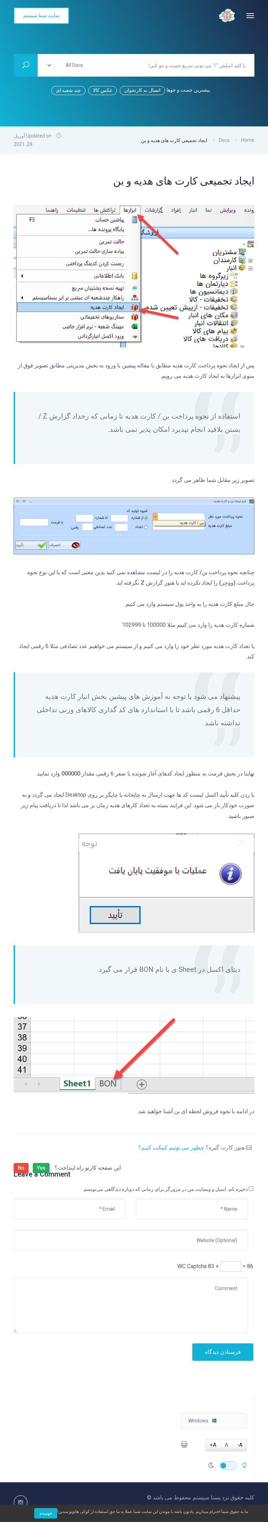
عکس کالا (102, 90)
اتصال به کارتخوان (142, 90)
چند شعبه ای (68, 90)
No (21, 1168)
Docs (224, 140)
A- (240, 1445)
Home (247, 140)
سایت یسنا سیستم (41, 15)
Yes (41, 1168)
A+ (213, 1445)
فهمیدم (45, 1513)
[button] (214, 1421)
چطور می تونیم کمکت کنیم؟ (171, 1147)
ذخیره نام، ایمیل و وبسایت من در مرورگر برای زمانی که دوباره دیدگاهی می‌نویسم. (165, 1189)
